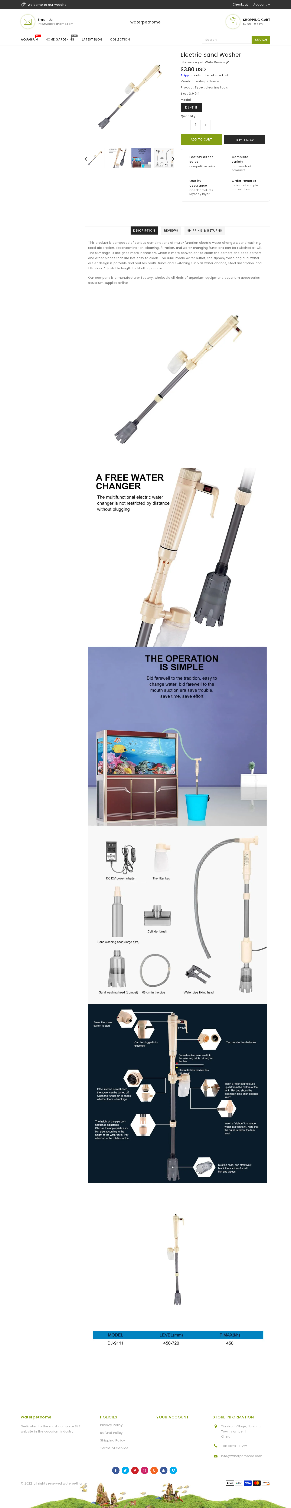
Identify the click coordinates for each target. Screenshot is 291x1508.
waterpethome (145, 22)
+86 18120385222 (234, 1446)
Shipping (187, 75)
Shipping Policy (112, 1440)
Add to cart (201, 139)
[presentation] (86, 158)
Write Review (215, 62)
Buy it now (245, 140)
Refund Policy (111, 1432)
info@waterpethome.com (241, 1456)
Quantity (188, 116)
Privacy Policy (111, 1425)
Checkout (240, 4)
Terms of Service (114, 1448)
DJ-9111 (191, 107)
